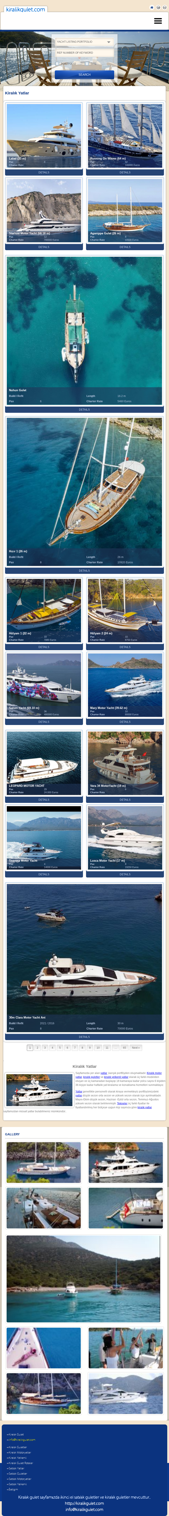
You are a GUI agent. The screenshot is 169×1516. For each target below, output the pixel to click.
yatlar (104, 1073)
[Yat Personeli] (126, 1348)
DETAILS (44, 172)
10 (98, 1047)
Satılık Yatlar (16, 1468)
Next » (136, 1047)
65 (124, 1047)
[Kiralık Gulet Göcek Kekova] (83, 1278)
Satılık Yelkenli (18, 1484)
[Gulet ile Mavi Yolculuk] (44, 1393)
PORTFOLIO (68, 63)
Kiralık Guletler (18, 1447)
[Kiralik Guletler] (44, 1162)
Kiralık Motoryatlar (20, 1452)
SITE (93, 63)
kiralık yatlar (145, 1107)
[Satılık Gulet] (126, 1208)
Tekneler (122, 1103)
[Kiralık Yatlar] (126, 1162)
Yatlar (78, 1091)
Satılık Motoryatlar (20, 1479)
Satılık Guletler (18, 1474)
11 (107, 1047)
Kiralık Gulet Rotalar (21, 1463)
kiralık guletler (91, 1077)
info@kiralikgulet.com (22, 1440)
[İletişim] (44, 1348)
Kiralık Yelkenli (18, 1458)
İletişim (13, 1489)
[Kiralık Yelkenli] (44, 1208)
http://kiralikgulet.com (84, 1503)
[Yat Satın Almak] (126, 1393)
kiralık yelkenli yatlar (116, 1077)
